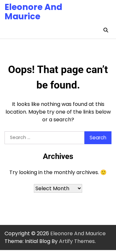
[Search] (105, 30)
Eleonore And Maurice (33, 11)
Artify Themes (77, 241)
